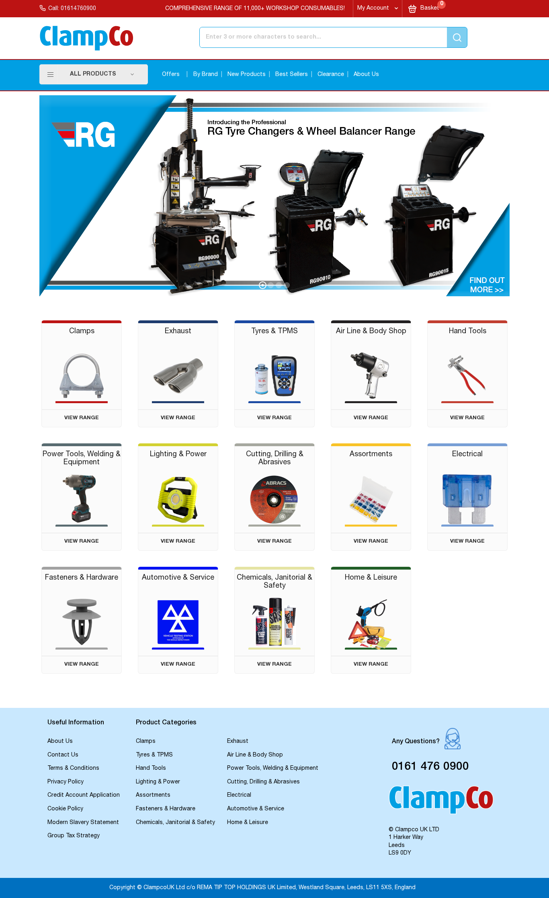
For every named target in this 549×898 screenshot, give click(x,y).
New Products (246, 75)
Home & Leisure (247, 823)
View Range (81, 418)
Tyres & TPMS (154, 755)
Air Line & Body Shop (255, 755)
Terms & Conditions (73, 768)
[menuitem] (102, 74)
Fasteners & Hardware (165, 809)
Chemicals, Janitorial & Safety (175, 823)
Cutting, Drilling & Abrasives (263, 782)
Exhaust (237, 741)
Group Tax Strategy (73, 836)
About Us (366, 75)
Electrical (239, 795)
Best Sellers (291, 75)
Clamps (146, 741)
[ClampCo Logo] (441, 803)
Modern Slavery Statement (83, 823)
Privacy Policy (65, 782)
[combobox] (300, 37)
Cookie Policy (65, 809)
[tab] (87, 723)
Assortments (153, 795)
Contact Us (62, 755)
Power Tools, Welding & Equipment (272, 768)
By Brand (205, 75)
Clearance (331, 75)
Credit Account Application (83, 795)
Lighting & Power (158, 782)
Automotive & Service (255, 809)
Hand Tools (151, 768)
